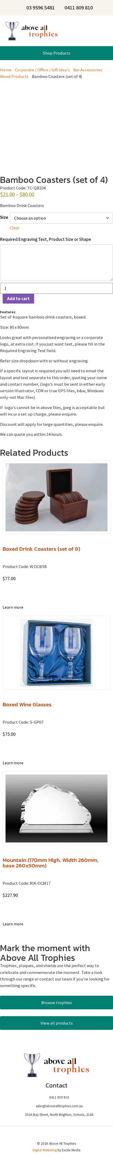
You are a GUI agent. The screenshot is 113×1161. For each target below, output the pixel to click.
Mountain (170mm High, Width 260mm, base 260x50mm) (51, 863)
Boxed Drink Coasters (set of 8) (41, 549)
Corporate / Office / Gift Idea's (42, 70)
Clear (14, 228)
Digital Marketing (45, 1150)
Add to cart (18, 298)
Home (6, 70)
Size (4, 217)
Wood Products (14, 76)
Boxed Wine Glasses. (28, 704)
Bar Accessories (87, 70)
